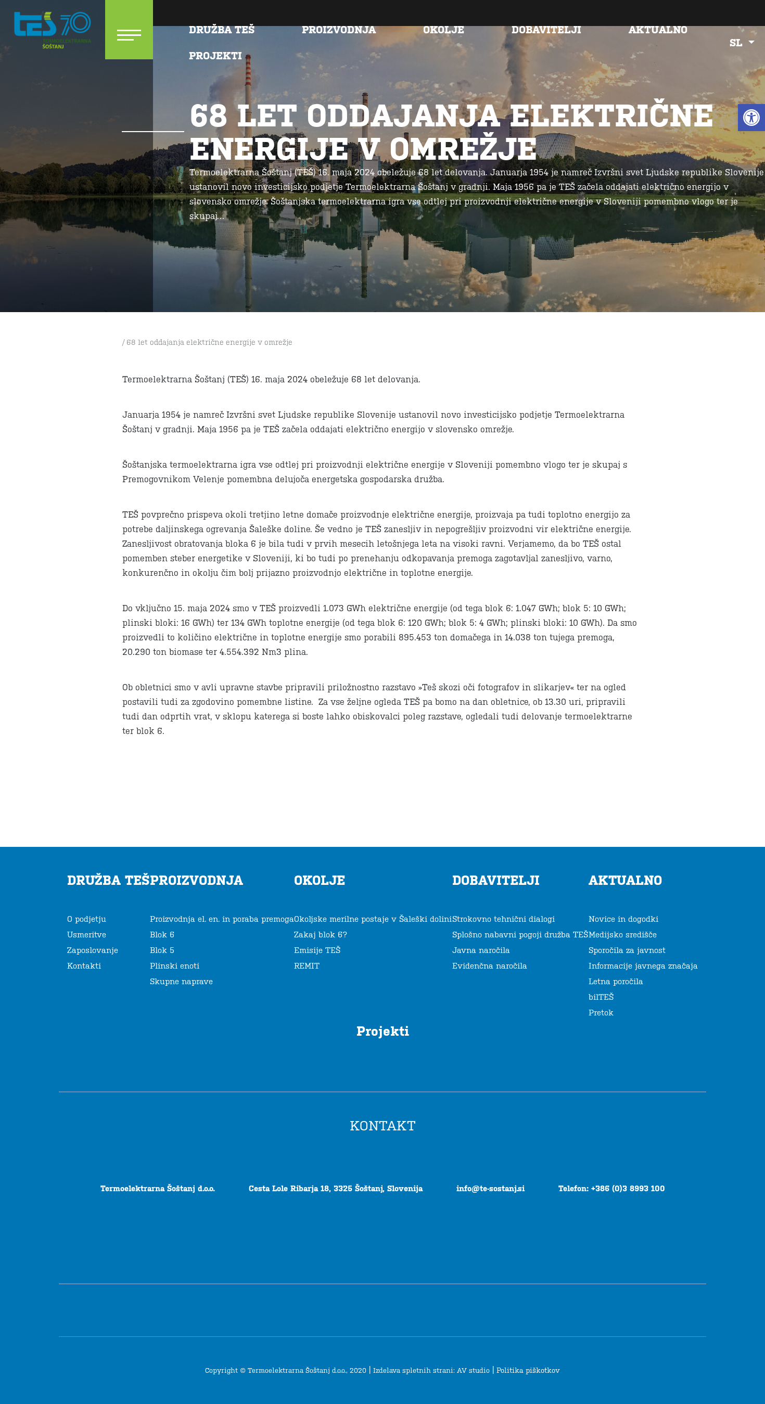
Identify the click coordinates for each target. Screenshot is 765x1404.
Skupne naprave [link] (181, 981)
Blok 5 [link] (162, 950)
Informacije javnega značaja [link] (643, 965)
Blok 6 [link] (162, 934)
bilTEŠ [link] (601, 997)
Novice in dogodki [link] (623, 918)
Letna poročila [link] (616, 981)
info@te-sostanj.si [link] (490, 1188)
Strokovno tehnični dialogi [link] (503, 918)
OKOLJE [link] (443, 29)
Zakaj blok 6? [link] (320, 934)
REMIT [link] (307, 965)
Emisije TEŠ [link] (317, 950)
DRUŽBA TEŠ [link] (221, 29)
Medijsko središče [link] (623, 934)
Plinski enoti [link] (174, 965)
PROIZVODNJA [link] (339, 29)
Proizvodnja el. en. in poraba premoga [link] (222, 918)
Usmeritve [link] (86, 934)
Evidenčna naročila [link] (489, 965)
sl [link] (738, 42)
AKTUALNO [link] (658, 29)
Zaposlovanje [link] (92, 950)
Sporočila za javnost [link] (627, 950)
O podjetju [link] (86, 918)
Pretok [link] (601, 1012)
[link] (751, 117)
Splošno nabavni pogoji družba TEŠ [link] (520, 934)
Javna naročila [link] (481, 950)
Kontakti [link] (84, 965)
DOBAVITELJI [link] (546, 29)
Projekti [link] (215, 55)
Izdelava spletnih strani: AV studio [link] (431, 1370)
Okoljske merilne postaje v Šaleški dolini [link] (373, 918)
